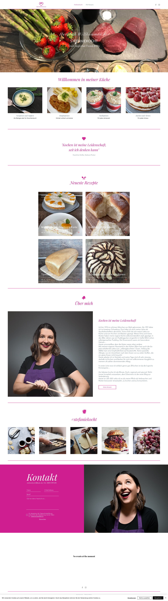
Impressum (79, 594)
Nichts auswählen (144, 598)
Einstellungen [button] (132, 598)
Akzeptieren (158, 598)
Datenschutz (88, 594)
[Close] (165, 597)
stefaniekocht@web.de (35, 483)
